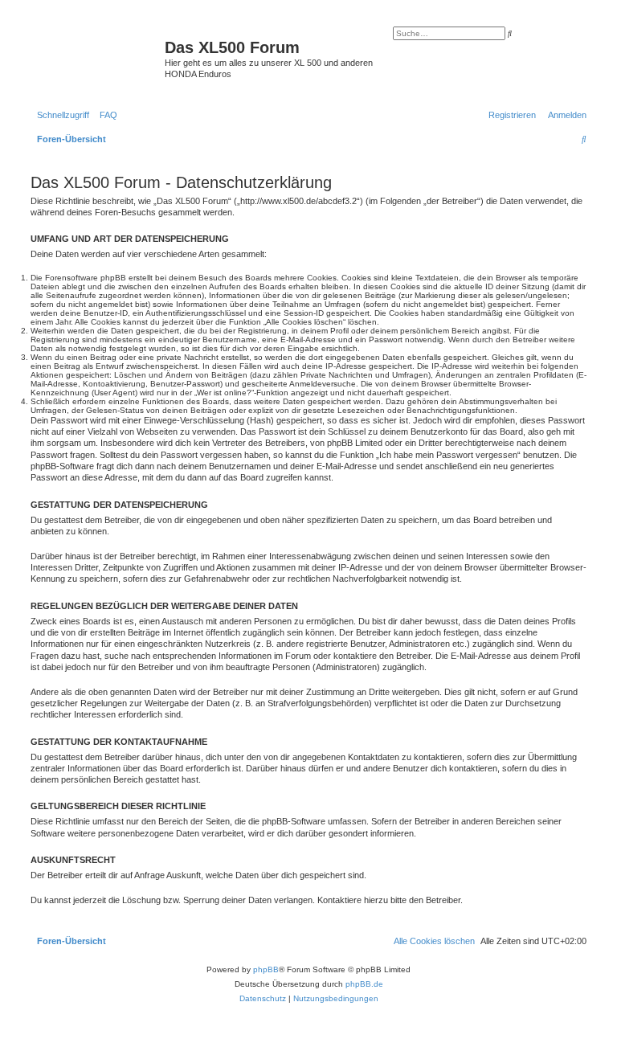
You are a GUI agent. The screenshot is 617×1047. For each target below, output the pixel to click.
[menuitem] (105, 115)
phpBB (266, 969)
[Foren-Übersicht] (96, 52)
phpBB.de (364, 984)
